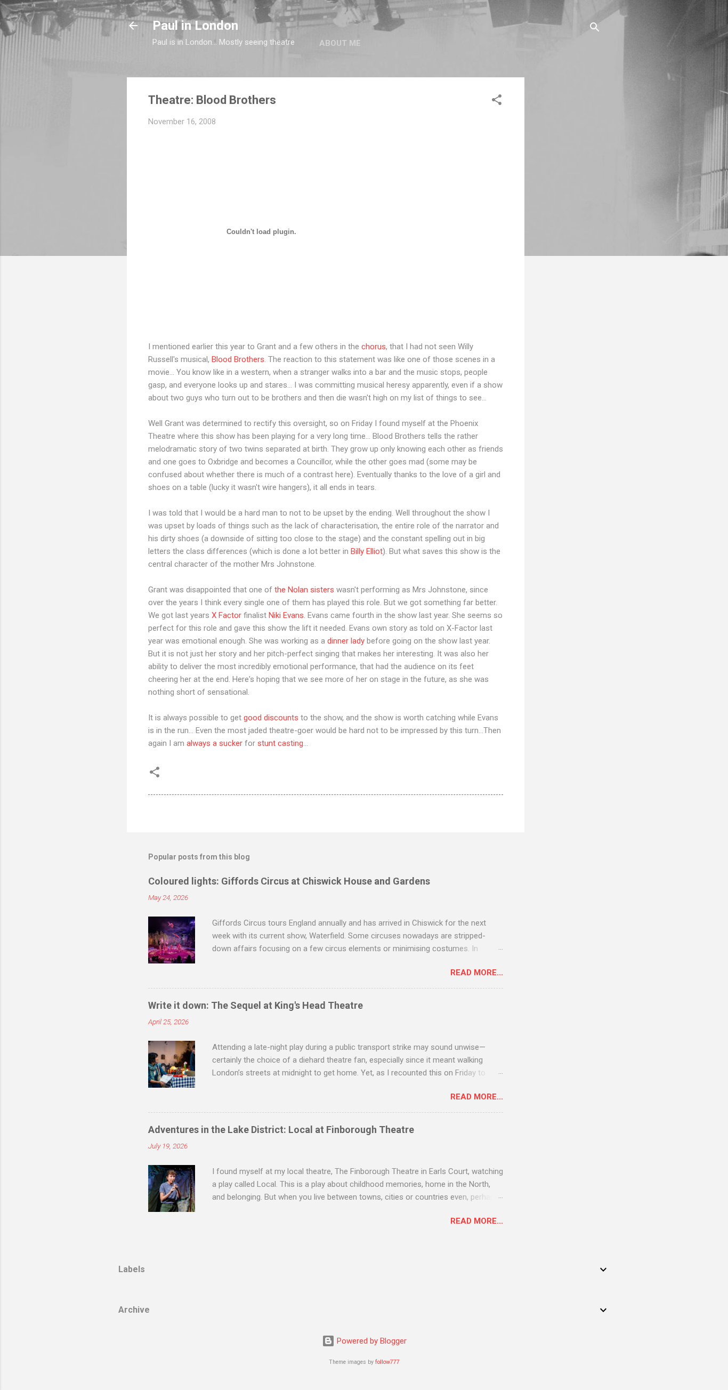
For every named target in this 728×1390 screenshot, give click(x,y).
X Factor (226, 615)
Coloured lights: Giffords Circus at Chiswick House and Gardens (289, 881)
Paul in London (195, 25)
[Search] (594, 29)
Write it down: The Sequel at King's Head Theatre (255, 1005)
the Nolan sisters (304, 589)
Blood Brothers (238, 359)
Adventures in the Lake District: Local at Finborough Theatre (281, 1129)
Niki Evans (286, 615)
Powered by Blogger (371, 1341)
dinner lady (346, 641)
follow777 (387, 1362)
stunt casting (280, 743)
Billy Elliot (367, 551)
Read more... (476, 972)
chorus (373, 346)
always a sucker (214, 743)
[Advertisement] (567, 237)
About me (340, 43)
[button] (496, 101)
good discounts (271, 717)
